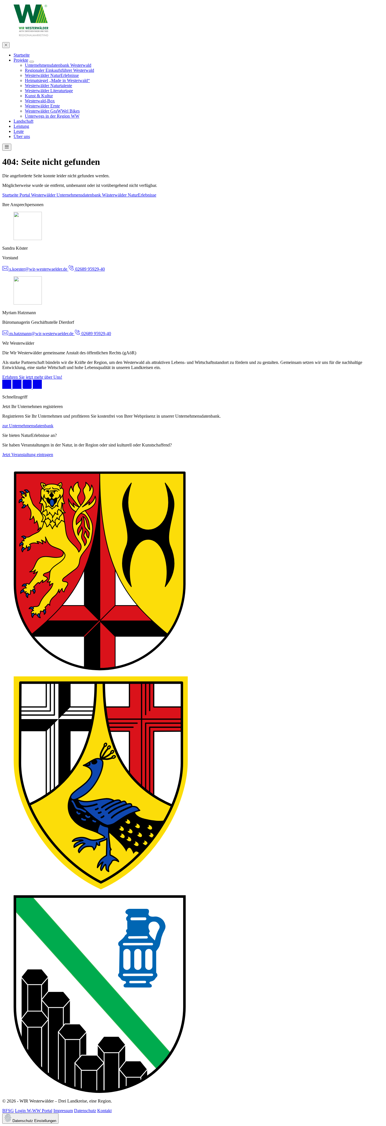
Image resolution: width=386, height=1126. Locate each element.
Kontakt (104, 1110)
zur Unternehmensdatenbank (27, 425)
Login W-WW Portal (33, 1110)
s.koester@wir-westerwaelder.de (38, 269)
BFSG (8, 1110)
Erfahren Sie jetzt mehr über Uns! (32, 377)
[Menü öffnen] (6, 147)
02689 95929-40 (89, 269)
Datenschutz (85, 1110)
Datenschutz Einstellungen (33, 1121)
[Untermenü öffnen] (31, 61)
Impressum (63, 1110)
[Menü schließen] (6, 45)
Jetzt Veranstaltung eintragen (27, 454)
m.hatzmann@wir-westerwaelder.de (41, 333)
